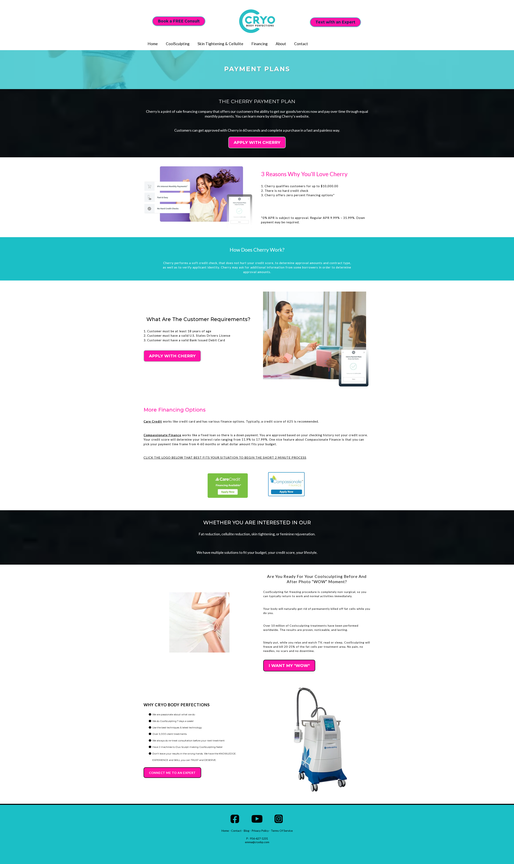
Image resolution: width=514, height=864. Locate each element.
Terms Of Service (282, 830)
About (281, 43)
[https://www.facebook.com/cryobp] (234, 819)
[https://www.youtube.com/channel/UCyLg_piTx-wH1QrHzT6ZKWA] (257, 819)
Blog (246, 830)
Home (153, 43)
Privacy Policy (260, 830)
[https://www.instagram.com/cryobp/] (279, 819)
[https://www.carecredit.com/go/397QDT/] (227, 485)
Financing (259, 43)
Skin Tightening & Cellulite (220, 43)
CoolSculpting (178, 43)
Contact (301, 43)
